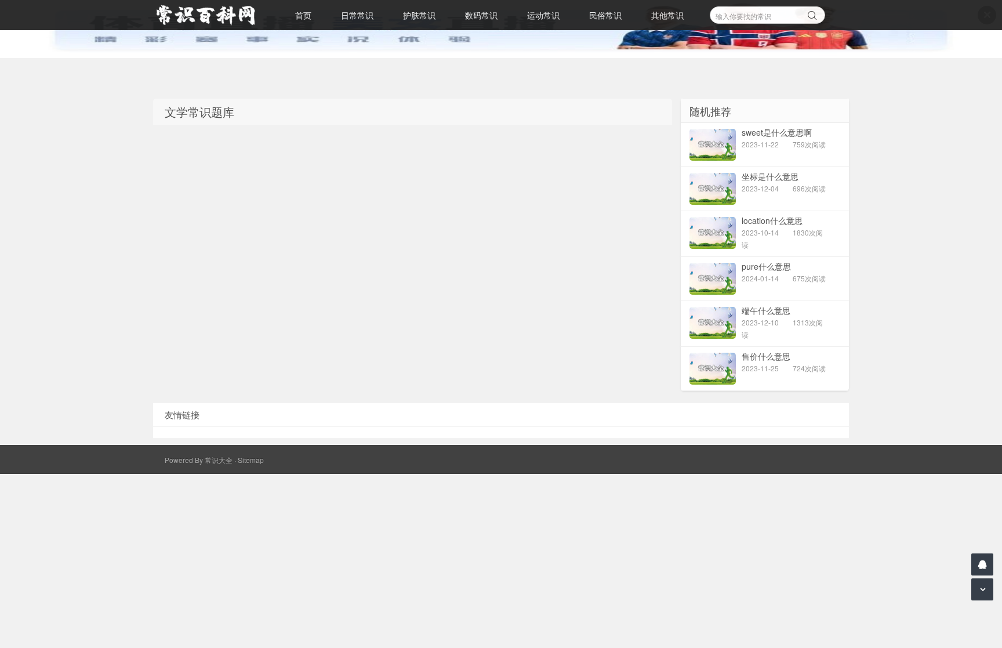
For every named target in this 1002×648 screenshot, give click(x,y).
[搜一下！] (812, 13)
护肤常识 (419, 15)
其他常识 (667, 15)
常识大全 (219, 460)
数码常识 (481, 15)
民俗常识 (605, 15)
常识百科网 (211, 15)
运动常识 (543, 15)
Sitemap (251, 460)
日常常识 (357, 15)
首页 (303, 15)
